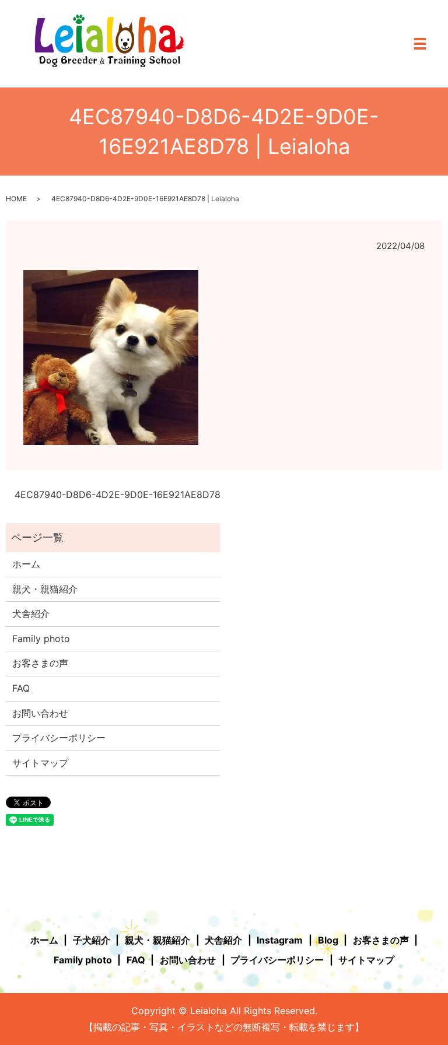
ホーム (26, 564)
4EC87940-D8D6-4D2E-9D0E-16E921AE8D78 (117, 494)
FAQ (21, 688)
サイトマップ (40, 763)
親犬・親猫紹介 (45, 589)
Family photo (41, 638)
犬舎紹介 (31, 613)
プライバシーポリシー (59, 738)
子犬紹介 (91, 940)
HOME (16, 198)
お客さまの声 (40, 663)
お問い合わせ (40, 713)
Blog (328, 940)
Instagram (280, 940)
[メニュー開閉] (420, 44)
